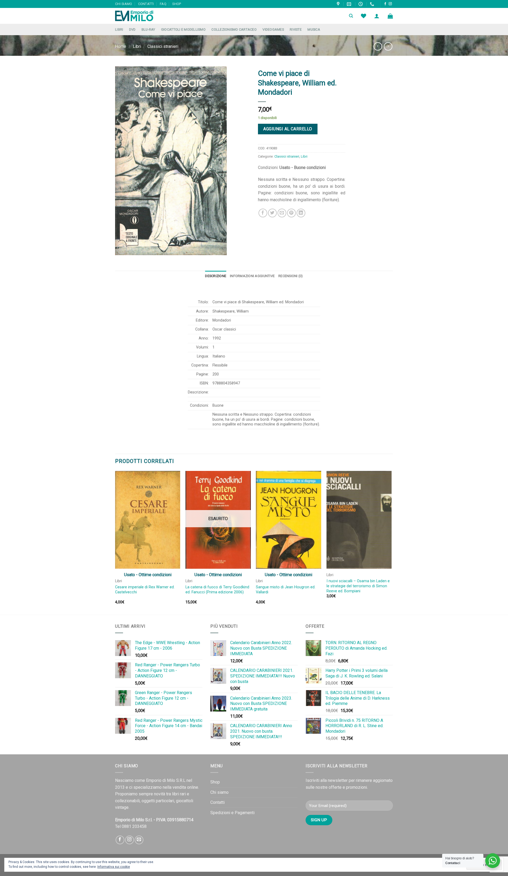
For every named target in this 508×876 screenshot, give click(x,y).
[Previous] (115, 542)
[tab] (215, 276)
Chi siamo (123, 4)
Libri (119, 29)
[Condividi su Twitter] (272, 213)
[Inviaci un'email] (139, 840)
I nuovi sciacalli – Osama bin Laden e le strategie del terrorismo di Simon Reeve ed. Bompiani (358, 586)
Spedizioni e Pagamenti (232, 812)
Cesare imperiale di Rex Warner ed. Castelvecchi (145, 589)
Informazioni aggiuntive (252, 276)
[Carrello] (390, 16)
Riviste (296, 29)
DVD (132, 29)
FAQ (163, 4)
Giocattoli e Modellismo (183, 29)
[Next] (391, 542)
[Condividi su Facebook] (262, 213)
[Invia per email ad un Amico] (282, 213)
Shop (176, 4)
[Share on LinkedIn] (301, 213)
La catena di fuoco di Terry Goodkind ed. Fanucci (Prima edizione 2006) (217, 589)
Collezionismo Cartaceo (234, 29)
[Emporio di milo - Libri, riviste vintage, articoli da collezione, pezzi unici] (141, 16)
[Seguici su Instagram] (390, 4)
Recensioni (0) (290, 276)
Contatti (146, 4)
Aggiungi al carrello (287, 128)
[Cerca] (351, 16)
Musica (313, 29)
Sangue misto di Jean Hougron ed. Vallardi (285, 589)
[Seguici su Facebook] (385, 4)
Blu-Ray (148, 29)
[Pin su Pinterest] (291, 213)
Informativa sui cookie (113, 867)
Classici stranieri (162, 46)
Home (120, 46)
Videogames (273, 29)
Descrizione (215, 276)
